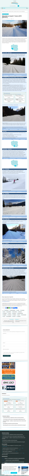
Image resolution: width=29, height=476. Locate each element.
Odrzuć (9, 472)
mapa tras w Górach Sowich (7, 139)
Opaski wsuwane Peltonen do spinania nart (8, 100)
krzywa (10, 313)
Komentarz (5, 333)
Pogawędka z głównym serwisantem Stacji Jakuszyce (10, 448)
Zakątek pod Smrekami (8, 215)
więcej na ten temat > (5, 454)
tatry (4, 316)
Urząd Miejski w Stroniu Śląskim (9, 127)
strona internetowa (6, 241)
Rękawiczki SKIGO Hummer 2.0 (20, 96)
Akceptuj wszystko (14, 472)
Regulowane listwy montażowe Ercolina (20, 100)
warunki (14, 316)
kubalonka (14, 313)
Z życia (16, 451)
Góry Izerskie (15, 311)
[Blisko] (17, 464)
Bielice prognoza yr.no (22, 129)
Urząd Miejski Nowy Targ (8, 240)
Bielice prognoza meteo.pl (13, 129)
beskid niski (6, 310)
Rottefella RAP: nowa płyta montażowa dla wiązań (10, 423)
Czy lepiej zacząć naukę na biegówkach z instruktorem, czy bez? (11, 445)
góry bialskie (9, 311)
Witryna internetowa (6, 349)
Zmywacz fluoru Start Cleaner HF (9, 96)
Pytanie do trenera (4, 446)
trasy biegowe (9, 316)
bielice (18, 310)
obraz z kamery (12, 75)
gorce (4, 311)
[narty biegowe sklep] (6, 93)
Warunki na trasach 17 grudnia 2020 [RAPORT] (12, 460)
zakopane (19, 316)
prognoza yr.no (6, 76)
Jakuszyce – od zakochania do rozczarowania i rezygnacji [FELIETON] (14, 458)
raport (19, 314)
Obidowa (14, 314)
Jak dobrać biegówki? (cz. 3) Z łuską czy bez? (8, 449)
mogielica (5, 314)
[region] (10, 469)
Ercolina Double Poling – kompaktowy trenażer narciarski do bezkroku (13, 417)
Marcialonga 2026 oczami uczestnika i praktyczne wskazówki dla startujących (13, 441)
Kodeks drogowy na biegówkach (7, 451)
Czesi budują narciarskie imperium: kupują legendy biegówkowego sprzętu (14, 419)
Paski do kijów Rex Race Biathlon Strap (20, 402)
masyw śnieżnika (20, 313)
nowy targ (9, 314)
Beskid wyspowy (12, 310)
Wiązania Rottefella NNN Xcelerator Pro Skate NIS (8, 402)
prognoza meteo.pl (19, 75)
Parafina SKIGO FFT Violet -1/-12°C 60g (8, 406)
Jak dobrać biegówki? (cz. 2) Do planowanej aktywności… (10, 453)
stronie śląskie (24, 314)
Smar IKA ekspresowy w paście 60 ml (20, 410)
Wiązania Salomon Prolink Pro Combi (8, 410)
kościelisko (5, 313)
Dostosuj (4, 472)
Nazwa (4, 342)
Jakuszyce (20, 311)
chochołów (22, 310)
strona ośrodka (6, 75)
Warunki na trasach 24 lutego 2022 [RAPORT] (24, 472)
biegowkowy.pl (18, 399)
